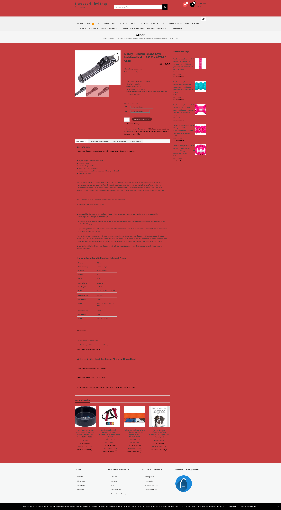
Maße (127, 107)
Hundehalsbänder (162, 129)
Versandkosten (138, 69)
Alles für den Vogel (171, 24)
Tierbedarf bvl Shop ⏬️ (84, 24)
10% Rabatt (128, 39)
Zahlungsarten (149, 477)
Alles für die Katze (127, 24)
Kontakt (80, 477)
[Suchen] (165, 7)
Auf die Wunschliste (130, 124)
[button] (117, 54)
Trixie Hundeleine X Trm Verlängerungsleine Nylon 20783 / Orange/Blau (134, 433)
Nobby (137, 134)
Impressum (114, 481)
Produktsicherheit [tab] (119, 141)
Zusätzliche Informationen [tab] (99, 141)
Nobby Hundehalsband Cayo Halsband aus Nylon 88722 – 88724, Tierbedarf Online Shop (106, 151)
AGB (112, 485)
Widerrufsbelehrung (151, 485)
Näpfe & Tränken (108, 28)
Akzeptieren (232, 506)
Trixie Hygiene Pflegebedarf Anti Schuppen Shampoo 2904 (159, 432)
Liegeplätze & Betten (87, 28)
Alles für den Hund (106, 24)
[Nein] (278, 506)
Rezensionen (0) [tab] (135, 141)
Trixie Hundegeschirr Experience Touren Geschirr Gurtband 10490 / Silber (109, 433)
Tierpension (177, 28)
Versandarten (81, 331)
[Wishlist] (185, 5)
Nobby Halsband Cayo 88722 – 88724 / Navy (91, 368)
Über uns (114, 477)
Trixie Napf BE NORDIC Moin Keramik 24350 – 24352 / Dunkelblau (85, 432)
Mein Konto (81, 481)
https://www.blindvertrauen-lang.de (88, 350)
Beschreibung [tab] (81, 141)
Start (104, 39)
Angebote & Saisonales (157, 28)
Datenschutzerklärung (118, 494)
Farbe (127, 111)
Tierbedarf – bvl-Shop (91, 3)
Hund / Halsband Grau (156, 131)
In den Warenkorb (140, 119)
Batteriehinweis (116, 490)
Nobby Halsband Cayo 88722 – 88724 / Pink (91, 378)
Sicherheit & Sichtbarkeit (131, 28)
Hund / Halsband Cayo (140, 131)
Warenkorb (81, 485)
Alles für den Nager (149, 24)
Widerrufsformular (151, 490)
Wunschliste (81, 490)
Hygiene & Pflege (192, 24)
